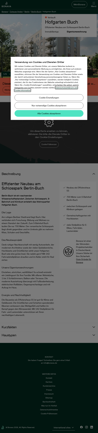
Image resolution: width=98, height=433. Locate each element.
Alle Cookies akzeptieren (49, 113)
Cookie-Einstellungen (49, 97)
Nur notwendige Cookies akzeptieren (49, 105)
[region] (49, 88)
